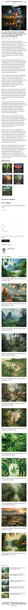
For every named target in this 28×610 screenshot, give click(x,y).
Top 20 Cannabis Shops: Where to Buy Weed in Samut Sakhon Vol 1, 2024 (14, 504)
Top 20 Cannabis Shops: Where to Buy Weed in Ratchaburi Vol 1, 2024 (14, 404)
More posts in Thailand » (22, 256)
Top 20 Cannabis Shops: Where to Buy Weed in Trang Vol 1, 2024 (14, 279)
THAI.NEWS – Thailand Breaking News (14, 1)
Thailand (9, 244)
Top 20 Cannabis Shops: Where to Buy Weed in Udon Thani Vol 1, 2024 (14, 479)
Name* (3, 224)
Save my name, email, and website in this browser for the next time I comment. (13, 237)
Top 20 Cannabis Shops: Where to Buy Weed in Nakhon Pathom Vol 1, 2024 (14, 429)
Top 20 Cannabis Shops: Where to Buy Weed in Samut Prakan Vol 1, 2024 (14, 454)
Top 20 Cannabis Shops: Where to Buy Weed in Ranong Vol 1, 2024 (14, 379)
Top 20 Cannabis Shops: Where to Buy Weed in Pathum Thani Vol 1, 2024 (14, 354)
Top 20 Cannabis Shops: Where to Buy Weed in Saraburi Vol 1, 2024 (14, 329)
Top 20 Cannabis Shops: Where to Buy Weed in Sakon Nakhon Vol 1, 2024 (14, 553)
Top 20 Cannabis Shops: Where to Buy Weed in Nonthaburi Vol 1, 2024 (14, 304)
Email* (3, 229)
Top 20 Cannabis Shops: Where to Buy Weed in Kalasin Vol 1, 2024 (14, 528)
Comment (3, 209)
